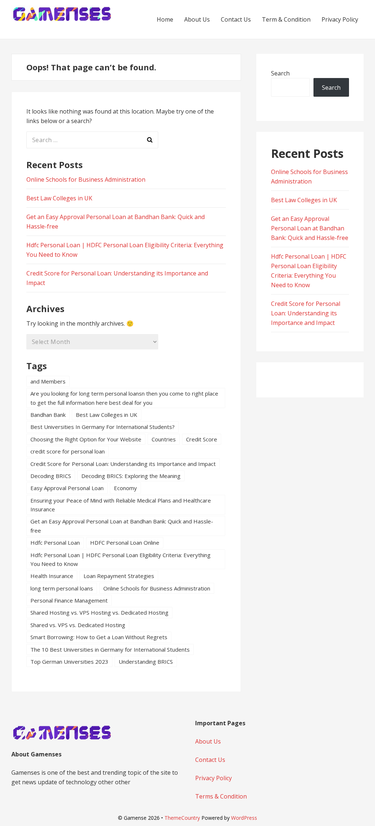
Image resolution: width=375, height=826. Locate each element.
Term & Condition (286, 19)
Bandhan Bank (48, 414)
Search (280, 73)
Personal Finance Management (69, 600)
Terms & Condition (221, 796)
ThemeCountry (182, 817)
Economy (125, 488)
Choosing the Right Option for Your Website (85, 439)
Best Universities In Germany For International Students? (102, 426)
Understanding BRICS (146, 661)
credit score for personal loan (67, 451)
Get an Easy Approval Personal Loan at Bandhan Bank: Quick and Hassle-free (121, 526)
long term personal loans (61, 588)
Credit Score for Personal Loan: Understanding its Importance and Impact (123, 463)
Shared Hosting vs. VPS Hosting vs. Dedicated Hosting (99, 612)
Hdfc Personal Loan (55, 542)
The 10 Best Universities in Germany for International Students (110, 649)
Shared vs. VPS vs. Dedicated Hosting (77, 625)
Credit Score (201, 439)
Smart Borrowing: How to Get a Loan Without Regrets (98, 637)
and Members (48, 381)
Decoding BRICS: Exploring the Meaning (131, 475)
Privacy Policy (340, 19)
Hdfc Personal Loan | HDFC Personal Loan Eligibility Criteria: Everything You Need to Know (120, 559)
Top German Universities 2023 (69, 661)
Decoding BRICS (50, 475)
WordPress (244, 817)
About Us (197, 19)
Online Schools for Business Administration (85, 179)
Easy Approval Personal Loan (67, 488)
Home (165, 19)
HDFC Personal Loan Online (124, 542)
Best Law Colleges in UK (59, 198)
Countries (164, 439)
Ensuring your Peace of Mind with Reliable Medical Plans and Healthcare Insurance (120, 505)
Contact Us (236, 19)
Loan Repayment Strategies (118, 575)
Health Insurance (51, 575)
